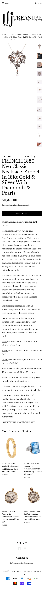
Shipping (6, 205)
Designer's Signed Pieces (19, 34)
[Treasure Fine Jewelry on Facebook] (19, 549)
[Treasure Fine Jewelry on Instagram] (25, 549)
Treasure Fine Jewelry (24, 571)
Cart (40, 3)
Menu (7, 3)
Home (4, 34)
